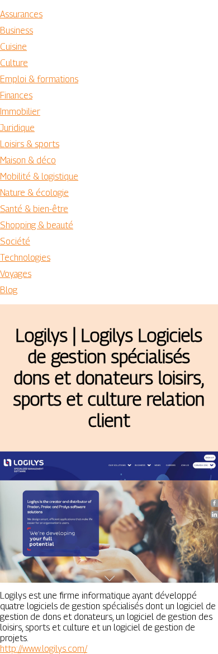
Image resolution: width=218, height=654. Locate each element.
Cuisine (13, 46)
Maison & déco (28, 160)
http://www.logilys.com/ (43, 648)
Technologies (25, 257)
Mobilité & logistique (39, 176)
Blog (8, 290)
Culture (14, 63)
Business (16, 30)
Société (15, 241)
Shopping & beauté (36, 225)
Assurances (21, 14)
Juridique (17, 128)
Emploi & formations (39, 79)
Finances (16, 95)
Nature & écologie (34, 192)
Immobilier (20, 111)
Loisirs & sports (29, 144)
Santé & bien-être (34, 209)
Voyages (15, 274)
